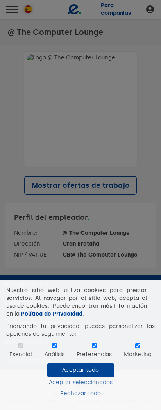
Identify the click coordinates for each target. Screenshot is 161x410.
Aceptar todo (80, 370)
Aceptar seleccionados (81, 382)
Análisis (54, 354)
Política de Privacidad (51, 313)
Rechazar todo (80, 393)
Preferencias (94, 354)
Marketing (138, 354)
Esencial (20, 354)
